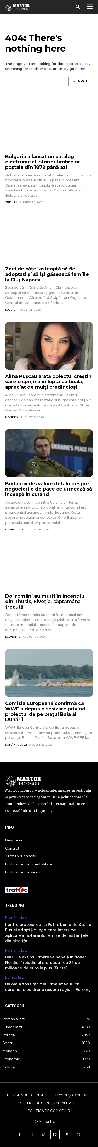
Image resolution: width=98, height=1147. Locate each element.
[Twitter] (66, 1134)
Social (10, 309)
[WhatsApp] (78, 1134)
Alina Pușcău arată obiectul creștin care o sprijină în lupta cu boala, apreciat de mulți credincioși (48, 382)
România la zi (16, 744)
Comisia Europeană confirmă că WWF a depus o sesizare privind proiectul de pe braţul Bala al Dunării (45, 711)
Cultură (11, 202)
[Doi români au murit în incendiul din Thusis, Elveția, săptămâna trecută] (49, 566)
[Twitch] (55, 1134)
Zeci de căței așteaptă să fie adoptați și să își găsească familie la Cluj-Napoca (47, 274)
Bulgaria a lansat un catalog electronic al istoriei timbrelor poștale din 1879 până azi (42, 162)
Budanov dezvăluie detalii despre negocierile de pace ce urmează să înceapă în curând (48, 489)
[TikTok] (43, 1134)
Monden (11, 417)
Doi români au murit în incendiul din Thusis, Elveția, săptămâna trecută (45, 601)
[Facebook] (19, 1134)
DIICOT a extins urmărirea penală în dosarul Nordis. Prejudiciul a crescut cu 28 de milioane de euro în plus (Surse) (47, 962)
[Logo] (17, 7)
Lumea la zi (14, 529)
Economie (12, 636)
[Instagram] (31, 1134)
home (80, 68)
